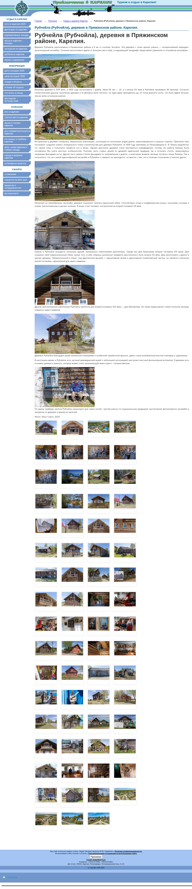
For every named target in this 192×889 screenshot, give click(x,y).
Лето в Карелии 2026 (15, 24)
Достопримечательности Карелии (16, 132)
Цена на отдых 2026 (14, 76)
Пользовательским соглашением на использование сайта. (112, 853)
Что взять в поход (13, 93)
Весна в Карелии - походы (13, 41)
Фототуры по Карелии (15, 29)
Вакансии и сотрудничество (12, 186)
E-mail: (90, 860)
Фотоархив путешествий (11, 99)
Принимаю (96, 856)
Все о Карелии (11, 111)
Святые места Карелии (16, 117)
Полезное (52, 21)
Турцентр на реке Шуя (15, 179)
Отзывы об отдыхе (14, 87)
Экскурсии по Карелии (15, 48)
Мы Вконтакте (11, 193)
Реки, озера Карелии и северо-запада (15, 148)
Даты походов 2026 (14, 70)
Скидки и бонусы (13, 81)
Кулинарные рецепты (15, 163)
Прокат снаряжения (14, 60)
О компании (10, 174)
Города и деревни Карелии (13, 156)
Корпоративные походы (16, 35)
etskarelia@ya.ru (99, 860)
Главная (38, 21)
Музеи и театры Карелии (12, 124)
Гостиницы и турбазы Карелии (15, 140)
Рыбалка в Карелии (14, 54)
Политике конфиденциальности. (128, 851)
